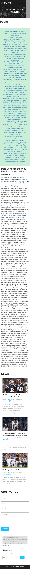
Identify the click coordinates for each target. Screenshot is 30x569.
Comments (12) (6, 439)
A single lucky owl (15, 134)
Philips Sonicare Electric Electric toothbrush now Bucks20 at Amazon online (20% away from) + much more (15, 130)
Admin (10, 399)
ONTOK (6, 3)
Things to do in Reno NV (15, 37)
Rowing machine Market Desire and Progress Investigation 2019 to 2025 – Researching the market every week (15, 159)
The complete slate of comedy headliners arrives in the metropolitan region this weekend (15, 50)
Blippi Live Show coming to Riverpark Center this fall (14, 539)
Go (22, 557)
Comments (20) (6, 474)
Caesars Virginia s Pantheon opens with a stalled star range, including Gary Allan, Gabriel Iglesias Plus (15, 75)
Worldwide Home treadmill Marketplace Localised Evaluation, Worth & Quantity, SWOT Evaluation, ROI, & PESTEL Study (15, 146)
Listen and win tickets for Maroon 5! (15, 71)
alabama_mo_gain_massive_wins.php (15, 142)
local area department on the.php (15, 140)
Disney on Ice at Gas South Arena (15, 43)
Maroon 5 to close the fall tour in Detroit (15, 69)
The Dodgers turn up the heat (11, 470)
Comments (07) (6, 401)
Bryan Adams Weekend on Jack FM (15, 31)
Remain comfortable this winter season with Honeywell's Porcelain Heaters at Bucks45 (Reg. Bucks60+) (15, 117)
